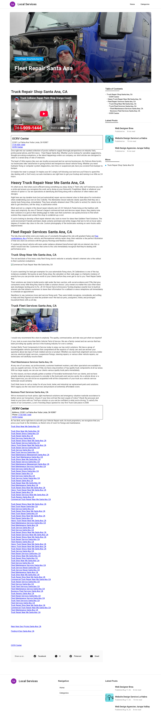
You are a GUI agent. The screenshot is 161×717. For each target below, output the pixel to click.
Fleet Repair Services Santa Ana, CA (26, 553)
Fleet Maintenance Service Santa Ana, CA (28, 589)
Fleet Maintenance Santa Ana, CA (24, 485)
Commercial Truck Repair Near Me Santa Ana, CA (31, 499)
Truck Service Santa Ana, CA (22, 450)
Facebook (42, 656)
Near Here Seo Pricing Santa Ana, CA (26, 626)
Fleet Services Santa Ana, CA (23, 438)
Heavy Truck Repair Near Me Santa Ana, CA (28, 445)
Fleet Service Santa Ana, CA (22, 509)
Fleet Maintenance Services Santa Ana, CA (28, 466)
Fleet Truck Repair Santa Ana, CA (24, 506)
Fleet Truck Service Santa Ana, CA (25, 452)
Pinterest (77, 656)
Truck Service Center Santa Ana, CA (25, 478)
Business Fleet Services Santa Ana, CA (27, 591)
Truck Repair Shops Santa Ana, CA (25, 433)
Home (132, 4)
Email (97, 656)
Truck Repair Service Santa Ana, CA (25, 443)
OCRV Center (17, 147)
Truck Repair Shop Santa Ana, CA (24, 558)
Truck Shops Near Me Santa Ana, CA (25, 459)
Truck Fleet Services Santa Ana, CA (25, 586)
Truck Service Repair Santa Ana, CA (25, 568)
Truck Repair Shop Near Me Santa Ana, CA (28, 488)
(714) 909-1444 (18, 145)
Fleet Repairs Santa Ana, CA (22, 542)
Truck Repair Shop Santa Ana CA (29, 59)
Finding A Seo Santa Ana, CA (22, 631)
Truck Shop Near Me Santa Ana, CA (25, 426)
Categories (145, 4)
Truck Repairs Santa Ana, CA (22, 497)
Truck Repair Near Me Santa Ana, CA (25, 483)
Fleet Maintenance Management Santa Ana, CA (30, 455)
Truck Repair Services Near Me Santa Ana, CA (29, 495)
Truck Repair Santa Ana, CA (22, 436)
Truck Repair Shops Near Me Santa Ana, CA (28, 440)
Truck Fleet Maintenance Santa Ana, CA (27, 457)
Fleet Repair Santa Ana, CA (22, 473)
